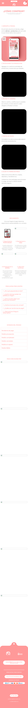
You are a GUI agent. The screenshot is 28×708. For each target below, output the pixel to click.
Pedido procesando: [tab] (8, 334)
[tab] (14, 328)
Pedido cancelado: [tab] (7, 341)
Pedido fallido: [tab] (6, 348)
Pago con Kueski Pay (14, 359)
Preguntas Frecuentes (14, 286)
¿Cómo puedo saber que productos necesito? (11, 299)
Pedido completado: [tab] (8, 337)
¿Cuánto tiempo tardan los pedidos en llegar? (12, 295)
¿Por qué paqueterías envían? (13, 291)
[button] (3, 3)
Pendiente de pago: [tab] (8, 330)
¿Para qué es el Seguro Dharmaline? (10, 312)
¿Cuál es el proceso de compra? (14, 305)
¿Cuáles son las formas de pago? (14, 308)
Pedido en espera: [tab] (7, 344)
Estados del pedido (14, 325)
